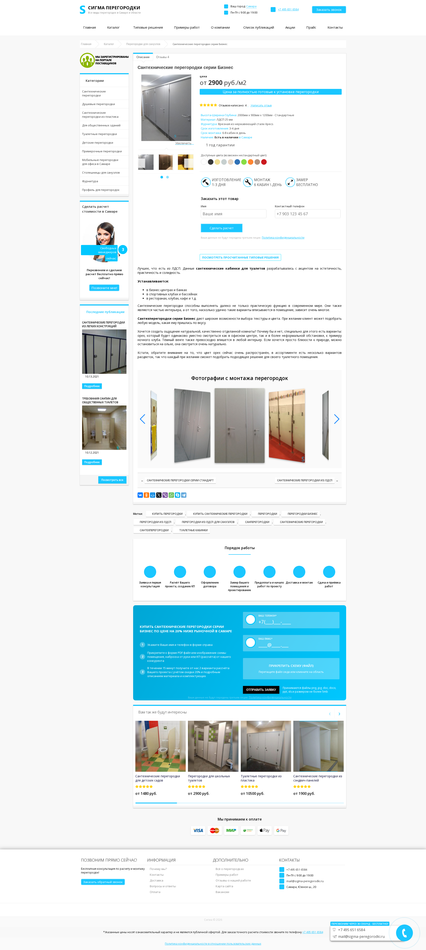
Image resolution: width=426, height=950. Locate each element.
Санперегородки (257, 522)
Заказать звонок (329, 10)
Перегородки (267, 514)
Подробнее (92, 386)
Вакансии (222, 892)
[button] (162, 177)
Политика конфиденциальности (283, 237)
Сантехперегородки (154, 530)
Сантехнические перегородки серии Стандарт (180, 480)
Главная (89, 27)
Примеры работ (187, 27)
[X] (159, 495)
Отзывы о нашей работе (233, 880)
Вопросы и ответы (163, 886)
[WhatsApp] (171, 495)
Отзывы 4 (162, 57)
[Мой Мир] (152, 495)
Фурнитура (90, 181)
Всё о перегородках (230, 869)
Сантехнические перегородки (94, 93)
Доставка (156, 880)
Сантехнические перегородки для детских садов (157, 778)
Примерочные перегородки (102, 151)
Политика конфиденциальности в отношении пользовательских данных (213, 944)
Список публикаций (258, 27)
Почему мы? (158, 869)
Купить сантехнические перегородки (220, 514)
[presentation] (140, 163)
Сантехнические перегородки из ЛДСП (304, 480)
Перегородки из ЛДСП (155, 522)
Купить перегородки (167, 514)
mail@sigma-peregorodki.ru (305, 881)
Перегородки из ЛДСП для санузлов (208, 522)
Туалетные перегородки (99, 134)
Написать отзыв (261, 105)
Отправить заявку (261, 689)
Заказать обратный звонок (103, 882)
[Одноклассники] (146, 495)
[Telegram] (183, 495)
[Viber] (165, 495)
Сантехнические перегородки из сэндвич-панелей (317, 778)
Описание (143, 57)
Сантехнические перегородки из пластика (100, 115)
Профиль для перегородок (101, 190)
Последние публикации (105, 312)
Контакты (335, 27)
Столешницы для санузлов (101, 172)
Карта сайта (224, 886)
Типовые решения (148, 27)
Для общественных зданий (101, 125)
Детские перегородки (97, 143)
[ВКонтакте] (140, 495)
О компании (220, 27)
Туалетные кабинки (193, 530)
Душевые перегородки (98, 104)
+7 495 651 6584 (296, 870)
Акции (290, 27)
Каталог (113, 27)
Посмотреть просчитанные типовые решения (240, 257)
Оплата (155, 892)
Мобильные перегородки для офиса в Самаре (100, 162)
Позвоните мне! (104, 288)
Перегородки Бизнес (303, 514)
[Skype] (177, 495)
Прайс (311, 27)
